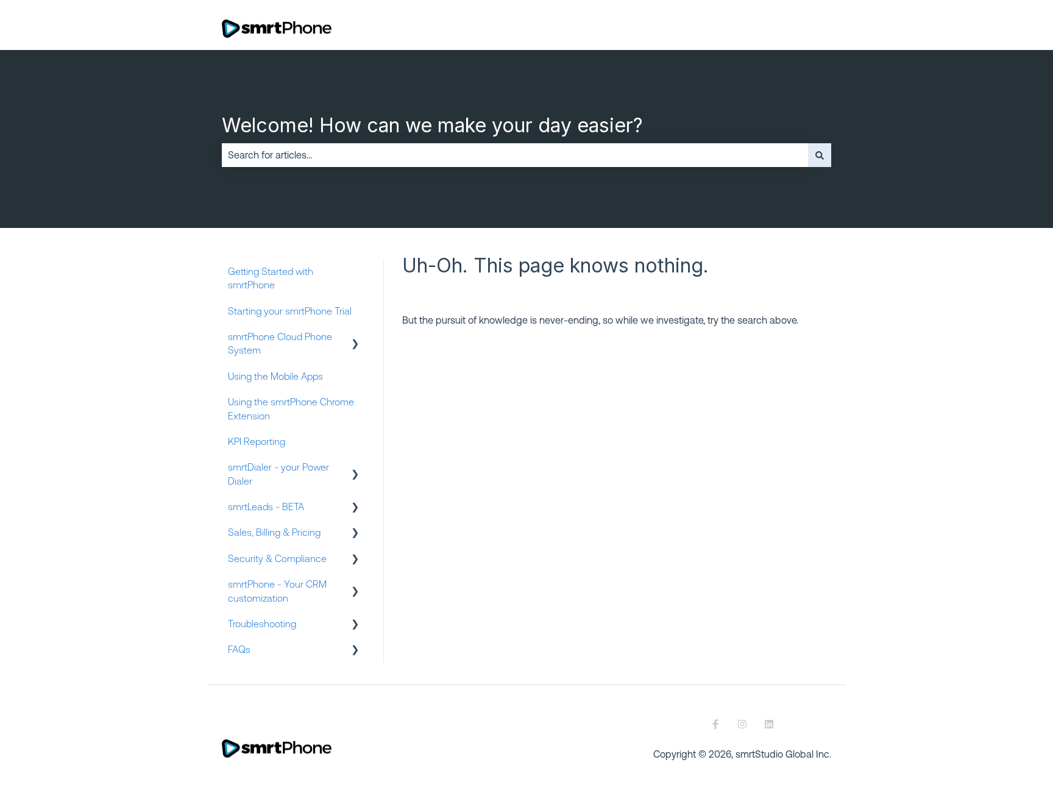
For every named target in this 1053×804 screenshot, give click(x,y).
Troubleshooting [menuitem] (262, 623)
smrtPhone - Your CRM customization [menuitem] (277, 590)
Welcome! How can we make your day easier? (432, 125)
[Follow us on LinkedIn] (769, 724)
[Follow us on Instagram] (742, 724)
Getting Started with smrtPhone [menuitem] (270, 278)
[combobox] (515, 154)
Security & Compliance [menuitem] (277, 558)
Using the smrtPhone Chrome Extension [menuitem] (291, 408)
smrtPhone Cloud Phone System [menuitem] (280, 343)
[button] (355, 337)
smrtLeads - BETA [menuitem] (266, 506)
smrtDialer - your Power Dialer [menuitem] (278, 473)
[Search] (819, 154)
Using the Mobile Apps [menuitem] (275, 376)
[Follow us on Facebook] (715, 724)
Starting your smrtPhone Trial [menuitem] (290, 310)
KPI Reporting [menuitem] (256, 441)
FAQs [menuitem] (239, 649)
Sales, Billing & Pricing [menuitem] (274, 532)
